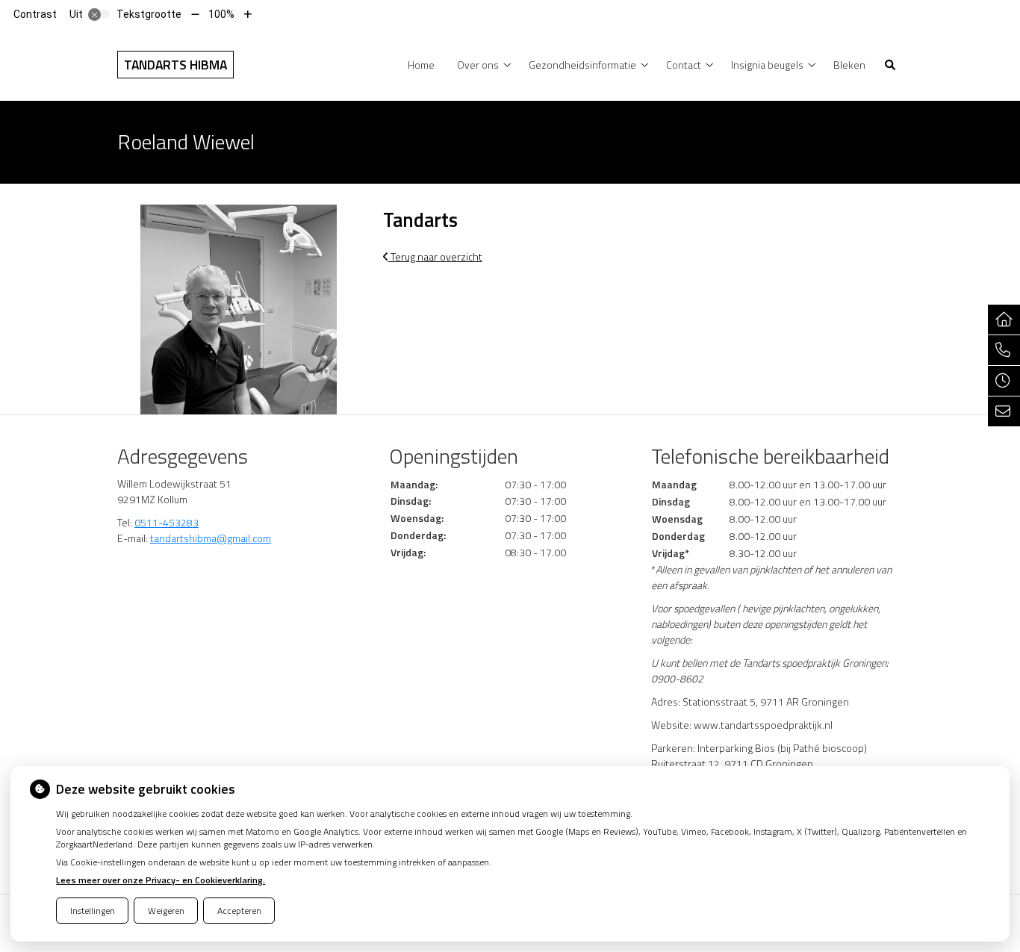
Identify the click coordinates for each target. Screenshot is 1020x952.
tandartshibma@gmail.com (210, 538)
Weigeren (166, 910)
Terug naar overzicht (435, 256)
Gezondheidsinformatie (582, 64)
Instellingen (92, 910)
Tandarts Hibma (175, 65)
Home (421, 64)
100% (221, 14)
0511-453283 (166, 522)
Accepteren (239, 910)
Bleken (849, 64)
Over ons (478, 64)
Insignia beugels (767, 64)
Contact (683, 64)
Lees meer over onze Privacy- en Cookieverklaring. (160, 880)
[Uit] (99, 14)
